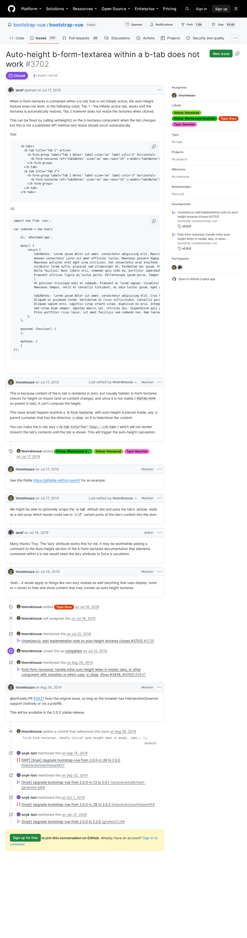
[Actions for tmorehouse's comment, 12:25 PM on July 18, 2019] (159, 571)
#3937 (39, 698)
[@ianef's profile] (11, 89)
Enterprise (144, 8)
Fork (194, 24)
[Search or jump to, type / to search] (186, 9)
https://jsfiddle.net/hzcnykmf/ (56, 480)
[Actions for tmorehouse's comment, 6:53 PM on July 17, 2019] (159, 382)
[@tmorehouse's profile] (11, 382)
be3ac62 (150, 743)
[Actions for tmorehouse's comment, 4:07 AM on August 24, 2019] (159, 687)
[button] (154, 146)
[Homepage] (11, 9)
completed (73, 651)
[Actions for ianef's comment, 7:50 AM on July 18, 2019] (159, 532)
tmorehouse (25, 382)
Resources (83, 8)
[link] (40, 76)
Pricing (169, 8)
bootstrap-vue (30, 25)
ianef (19, 90)
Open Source (114, 8)
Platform (29, 8)
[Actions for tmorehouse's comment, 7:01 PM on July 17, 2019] (159, 469)
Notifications (164, 24)
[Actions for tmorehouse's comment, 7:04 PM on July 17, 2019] (159, 498)
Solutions (55, 8)
